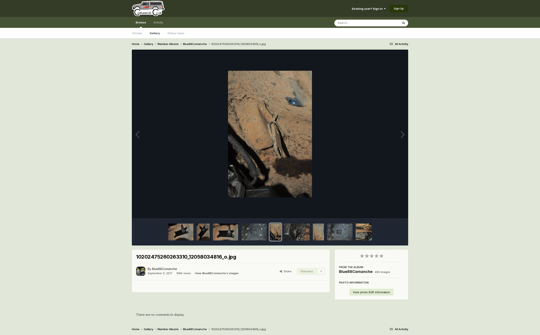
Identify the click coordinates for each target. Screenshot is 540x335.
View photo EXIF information (371, 292)
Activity (158, 22)
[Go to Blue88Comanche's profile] (140, 271)
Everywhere (385, 22)
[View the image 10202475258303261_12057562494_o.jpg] (364, 232)
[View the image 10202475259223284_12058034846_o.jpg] (318, 232)
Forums (137, 33)
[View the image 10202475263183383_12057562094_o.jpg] (180, 232)
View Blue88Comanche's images (217, 273)
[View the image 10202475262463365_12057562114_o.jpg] (203, 232)
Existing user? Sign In (368, 8)
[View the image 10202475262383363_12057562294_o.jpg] (225, 232)
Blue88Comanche (164, 269)
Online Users (175, 33)
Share (287, 271)
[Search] (403, 23)
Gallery (155, 33)
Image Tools (390, 211)
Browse (141, 22)
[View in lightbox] (270, 134)
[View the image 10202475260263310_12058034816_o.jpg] (275, 232)
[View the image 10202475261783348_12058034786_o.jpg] (254, 232)
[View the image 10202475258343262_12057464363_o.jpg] (339, 232)
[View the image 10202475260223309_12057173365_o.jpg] (297, 232)
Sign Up (399, 8)
